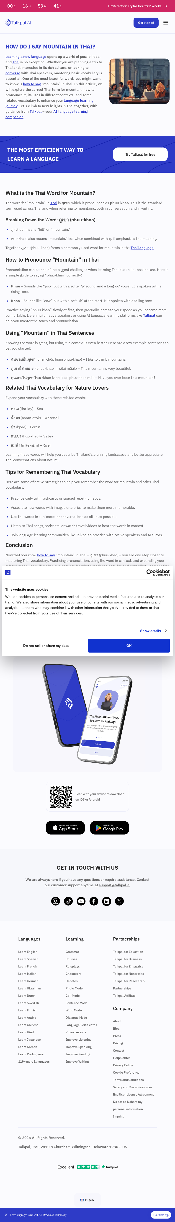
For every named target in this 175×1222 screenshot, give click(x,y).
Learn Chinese (28, 1025)
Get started (146, 23)
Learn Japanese (29, 1039)
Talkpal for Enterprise (128, 966)
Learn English (27, 952)
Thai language (142, 247)
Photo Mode (74, 988)
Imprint (118, 1116)
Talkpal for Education (128, 952)
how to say (32, 84)
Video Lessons (76, 1032)
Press (117, 1036)
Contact (118, 1050)
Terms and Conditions (128, 1080)
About (117, 1021)
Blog (116, 1028)
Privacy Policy (123, 1065)
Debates (72, 981)
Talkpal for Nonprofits (128, 974)
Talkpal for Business (127, 959)
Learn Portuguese (30, 1054)
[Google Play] (109, 828)
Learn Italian (27, 974)
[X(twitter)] (119, 901)
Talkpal (36, 111)
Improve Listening (78, 1039)
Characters (73, 974)
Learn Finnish (27, 1010)
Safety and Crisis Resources (132, 1087)
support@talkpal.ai (114, 885)
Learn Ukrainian (29, 988)
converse (12, 73)
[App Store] (65, 828)
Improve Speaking (79, 1047)
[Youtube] (81, 901)
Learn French (27, 966)
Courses (71, 959)
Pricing (118, 1043)
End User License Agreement (133, 1094)
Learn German (28, 981)
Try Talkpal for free (140, 154)
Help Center (121, 1058)
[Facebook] (93, 901)
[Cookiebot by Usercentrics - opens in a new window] (150, 572)
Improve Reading (78, 1054)
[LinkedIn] (106, 901)
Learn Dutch (26, 996)
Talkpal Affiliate (124, 996)
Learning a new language (25, 56)
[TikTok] (68, 901)
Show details (150, 631)
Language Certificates (81, 1025)
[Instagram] (55, 901)
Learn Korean (27, 1047)
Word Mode (74, 1010)
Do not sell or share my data (46, 645)
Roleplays (73, 966)
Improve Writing (77, 1061)
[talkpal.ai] (18, 23)
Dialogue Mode (76, 1018)
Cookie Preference (126, 1072)
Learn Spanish (28, 959)
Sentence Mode (77, 1003)
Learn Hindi (26, 1032)
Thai (15, 62)
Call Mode (73, 996)
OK (129, 645)
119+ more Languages (34, 1061)
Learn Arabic (27, 1018)
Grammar (72, 952)
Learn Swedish (28, 1003)
